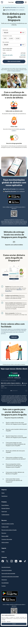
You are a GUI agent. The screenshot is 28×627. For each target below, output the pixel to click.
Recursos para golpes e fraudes (9, 530)
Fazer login (11, 2)
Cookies (4, 585)
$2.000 (11, 38)
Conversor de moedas (7, 539)
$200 (5, 38)
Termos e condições (16, 70)
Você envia (5, 30)
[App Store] (14, 202)
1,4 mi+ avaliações (15, 7)
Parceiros (4, 533)
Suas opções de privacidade (8, 573)
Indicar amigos (5, 542)
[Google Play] (14, 196)
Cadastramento (5, 514)
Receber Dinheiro (6, 508)
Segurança (4, 579)
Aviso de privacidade (7, 570)
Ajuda (3, 551)
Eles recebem (6, 42)
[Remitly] (2, 2)
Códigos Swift (5, 526)
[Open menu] (25, 2)
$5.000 (17, 38)
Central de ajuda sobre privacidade (10, 576)
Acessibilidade (5, 582)
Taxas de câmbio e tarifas (8, 523)
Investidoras (4, 496)
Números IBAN (5, 536)
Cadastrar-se (19, 2)
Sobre (3, 493)
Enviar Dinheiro (5, 505)
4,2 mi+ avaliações (15, 10)
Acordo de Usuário (6, 567)
